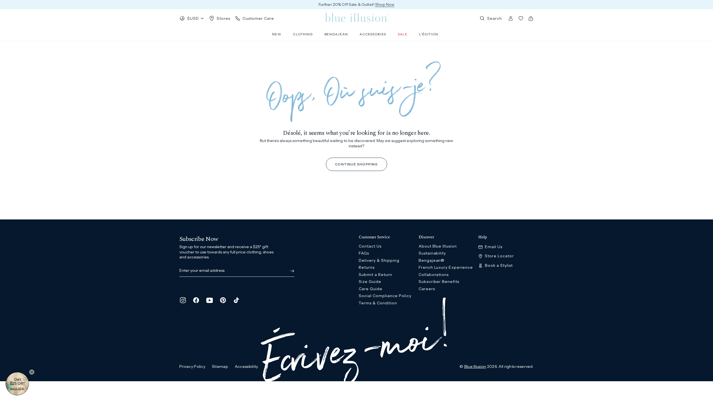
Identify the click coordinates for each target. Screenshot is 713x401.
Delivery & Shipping (379, 260)
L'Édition (428, 34)
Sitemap (220, 366)
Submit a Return (375, 274)
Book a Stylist (499, 265)
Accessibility (246, 366)
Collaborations (434, 274)
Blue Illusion (475, 366)
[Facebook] (196, 300)
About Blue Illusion (438, 246)
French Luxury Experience (446, 267)
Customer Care (258, 18)
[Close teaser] (32, 372)
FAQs (364, 253)
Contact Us (370, 246)
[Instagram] (182, 300)
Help (482, 237)
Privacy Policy (192, 366)
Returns (367, 267)
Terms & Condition (378, 302)
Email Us (493, 246)
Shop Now (384, 4)
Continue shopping (356, 164)
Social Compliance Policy (385, 295)
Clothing (303, 34)
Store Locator (499, 256)
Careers (427, 288)
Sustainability (432, 253)
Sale (402, 34)
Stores (223, 18)
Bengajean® (432, 260)
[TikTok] (236, 300)
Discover (426, 237)
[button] (17, 383)
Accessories (373, 34)
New (276, 34)
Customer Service (374, 237)
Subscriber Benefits (439, 281)
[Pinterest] (222, 300)
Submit (291, 271)
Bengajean (336, 34)
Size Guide (370, 281)
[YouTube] (209, 300)
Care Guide (370, 288)
